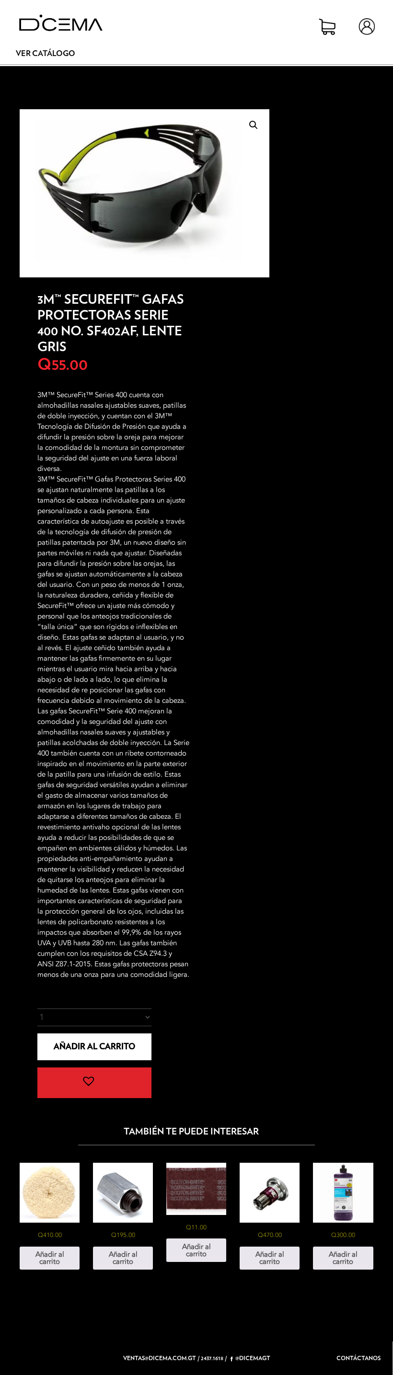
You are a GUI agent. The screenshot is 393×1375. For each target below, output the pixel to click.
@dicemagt (252, 1358)
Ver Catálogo (45, 53)
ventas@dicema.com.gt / (161, 1358)
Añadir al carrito (94, 1047)
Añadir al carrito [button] (49, 1257)
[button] (253, 125)
